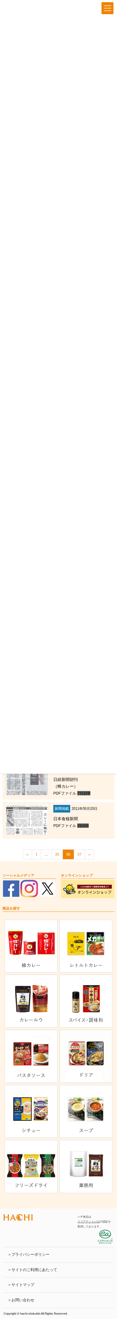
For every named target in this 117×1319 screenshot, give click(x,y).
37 (79, 854)
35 (57, 854)
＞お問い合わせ (21, 1300)
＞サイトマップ (21, 1285)
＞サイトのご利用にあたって (32, 1270)
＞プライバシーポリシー (29, 1254)
